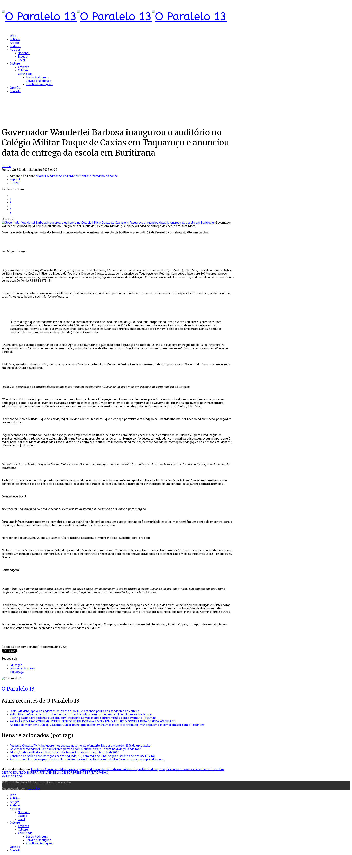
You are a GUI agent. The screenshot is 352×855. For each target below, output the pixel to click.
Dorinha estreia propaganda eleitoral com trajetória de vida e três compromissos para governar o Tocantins (83, 718)
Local (21, 60)
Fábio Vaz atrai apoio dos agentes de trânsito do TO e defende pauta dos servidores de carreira (74, 711)
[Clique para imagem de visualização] (108, 222)
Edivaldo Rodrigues (38, 81)
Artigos (15, 43)
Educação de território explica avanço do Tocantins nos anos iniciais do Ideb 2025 (64, 752)
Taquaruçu (17, 672)
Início (13, 36)
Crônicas (23, 67)
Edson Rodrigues (37, 77)
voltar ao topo (12, 776)
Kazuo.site (33, 788)
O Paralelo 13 (18, 688)
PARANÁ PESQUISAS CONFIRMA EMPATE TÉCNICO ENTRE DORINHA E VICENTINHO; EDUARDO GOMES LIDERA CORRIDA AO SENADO (93, 721)
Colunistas (25, 74)
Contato (15, 91)
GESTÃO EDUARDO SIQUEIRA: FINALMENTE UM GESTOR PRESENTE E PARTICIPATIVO (55, 772)
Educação (16, 665)
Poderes (15, 46)
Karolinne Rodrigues (39, 84)
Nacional (24, 53)
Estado (22, 56)
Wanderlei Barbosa (22, 668)
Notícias (15, 49)
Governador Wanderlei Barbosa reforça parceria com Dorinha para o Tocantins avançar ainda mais (76, 749)
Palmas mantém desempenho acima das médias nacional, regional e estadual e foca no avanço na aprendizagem (87, 759)
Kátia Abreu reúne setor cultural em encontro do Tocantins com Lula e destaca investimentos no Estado (81, 714)
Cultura (15, 63)
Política (15, 39)
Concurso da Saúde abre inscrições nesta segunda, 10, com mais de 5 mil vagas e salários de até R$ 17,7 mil (82, 756)
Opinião (15, 88)
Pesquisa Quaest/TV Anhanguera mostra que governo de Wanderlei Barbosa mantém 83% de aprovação (80, 745)
